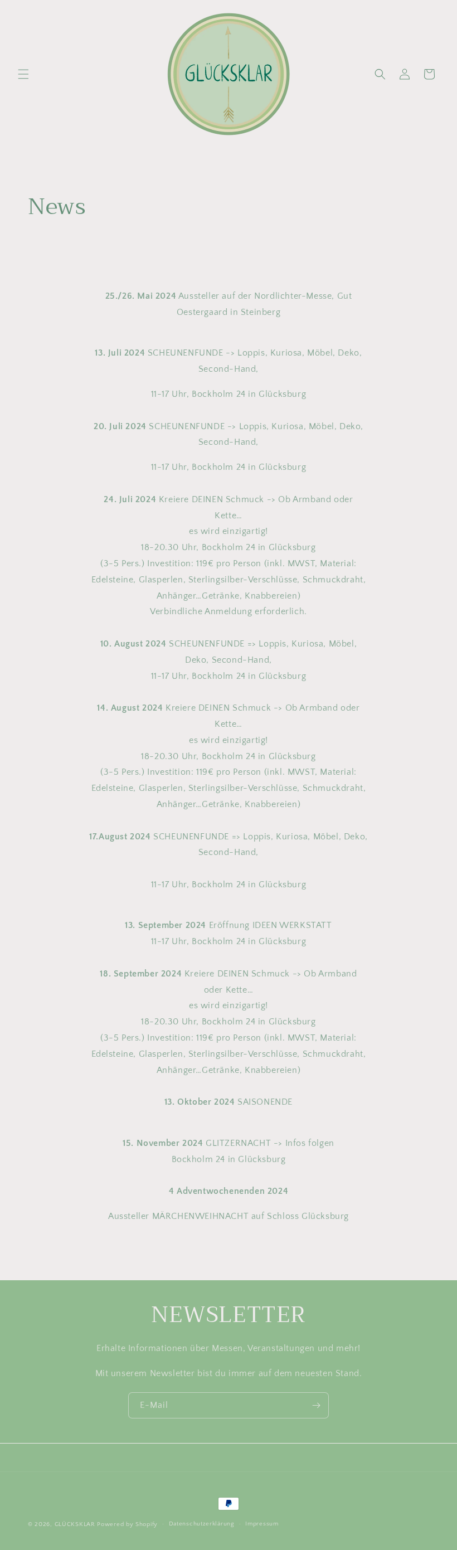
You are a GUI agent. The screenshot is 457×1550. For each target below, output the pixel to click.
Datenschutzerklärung (202, 1523)
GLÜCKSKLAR (75, 1524)
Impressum (261, 1523)
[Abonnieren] (316, 1405)
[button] (23, 74)
